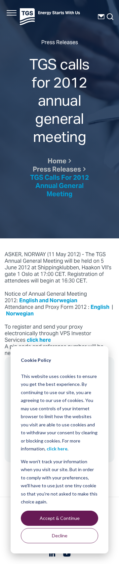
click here (57, 448)
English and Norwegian (48, 301)
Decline (59, 535)
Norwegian (20, 314)
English (100, 307)
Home (57, 162)
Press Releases (57, 170)
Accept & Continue (60, 518)
